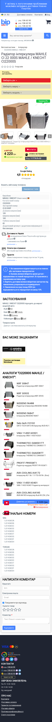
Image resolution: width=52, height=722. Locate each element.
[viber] (16, 659)
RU (8, 15)
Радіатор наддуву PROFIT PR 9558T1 (32, 465)
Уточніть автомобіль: (7, 73)
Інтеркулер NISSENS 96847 (27, 416)
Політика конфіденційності (12, 712)
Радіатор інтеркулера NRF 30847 (30, 386)
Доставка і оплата (24, 15)
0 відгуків (19, 67)
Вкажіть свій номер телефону (13, 185)
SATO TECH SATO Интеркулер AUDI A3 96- (34, 426)
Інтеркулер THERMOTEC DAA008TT (31, 456)
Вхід (48, 15)
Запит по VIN (23, 29)
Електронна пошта (10, 593)
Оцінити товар (9, 606)
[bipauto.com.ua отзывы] (11, 654)
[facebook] (3, 659)
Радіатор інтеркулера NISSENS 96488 (32, 406)
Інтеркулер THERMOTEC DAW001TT (31, 446)
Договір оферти (8, 708)
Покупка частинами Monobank (12, 361)
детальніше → (12, 244)
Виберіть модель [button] (11, 92)
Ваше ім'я (6, 584)
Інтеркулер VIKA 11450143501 (29, 436)
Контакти (39, 15)
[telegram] (11, 659)
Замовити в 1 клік (31, 189)
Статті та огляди (8, 715)
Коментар (7, 615)
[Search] (47, 36)
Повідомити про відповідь (16, 603)
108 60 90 (24, 20)
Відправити (9, 628)
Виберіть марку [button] (11, 86)
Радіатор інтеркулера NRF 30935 (30, 396)
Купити (32, 150)
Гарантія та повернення (11, 705)
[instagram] (7, 659)
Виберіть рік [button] (9, 80)
